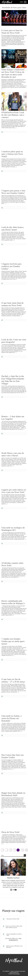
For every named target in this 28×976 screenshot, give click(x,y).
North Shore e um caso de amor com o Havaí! (12, 454)
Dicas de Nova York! (10, 832)
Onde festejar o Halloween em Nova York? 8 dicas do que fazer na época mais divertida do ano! (12, 73)
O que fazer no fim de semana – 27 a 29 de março (13, 680)
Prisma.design (16, 973)
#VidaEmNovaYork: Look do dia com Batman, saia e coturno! (12, 114)
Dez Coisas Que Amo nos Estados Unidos (12, 756)
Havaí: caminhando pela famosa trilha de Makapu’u (13, 602)
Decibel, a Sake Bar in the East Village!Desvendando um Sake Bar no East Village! (12, 380)
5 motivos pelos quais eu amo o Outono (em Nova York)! (12, 154)
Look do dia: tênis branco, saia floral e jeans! (12, 228)
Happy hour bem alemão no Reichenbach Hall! (13, 794)
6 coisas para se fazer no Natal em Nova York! (11, 31)
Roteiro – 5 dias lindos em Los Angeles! (12, 417)
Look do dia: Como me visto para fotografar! (13, 340)
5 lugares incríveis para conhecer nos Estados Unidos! (11, 266)
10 (26, 850)
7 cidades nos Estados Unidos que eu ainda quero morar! (13, 641)
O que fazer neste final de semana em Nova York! (12, 304)
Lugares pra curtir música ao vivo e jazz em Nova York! (13, 491)
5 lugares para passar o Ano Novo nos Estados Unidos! (13, 191)
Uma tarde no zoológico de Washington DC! (13, 528)
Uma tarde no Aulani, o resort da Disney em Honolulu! (11, 718)
